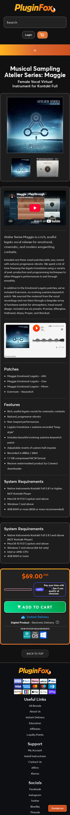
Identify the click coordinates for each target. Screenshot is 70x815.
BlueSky (35, 812)
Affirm (35, 773)
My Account (35, 756)
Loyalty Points (35, 740)
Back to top (35, 659)
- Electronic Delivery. (33, 628)
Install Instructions (35, 762)
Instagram (35, 800)
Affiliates (35, 734)
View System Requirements (35, 634)
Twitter (35, 806)
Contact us (57, 808)
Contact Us (35, 767)
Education (35, 729)
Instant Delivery (37, 623)
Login (28, 34)
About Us (35, 717)
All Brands (35, 711)
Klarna (35, 779)
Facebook (35, 795)
